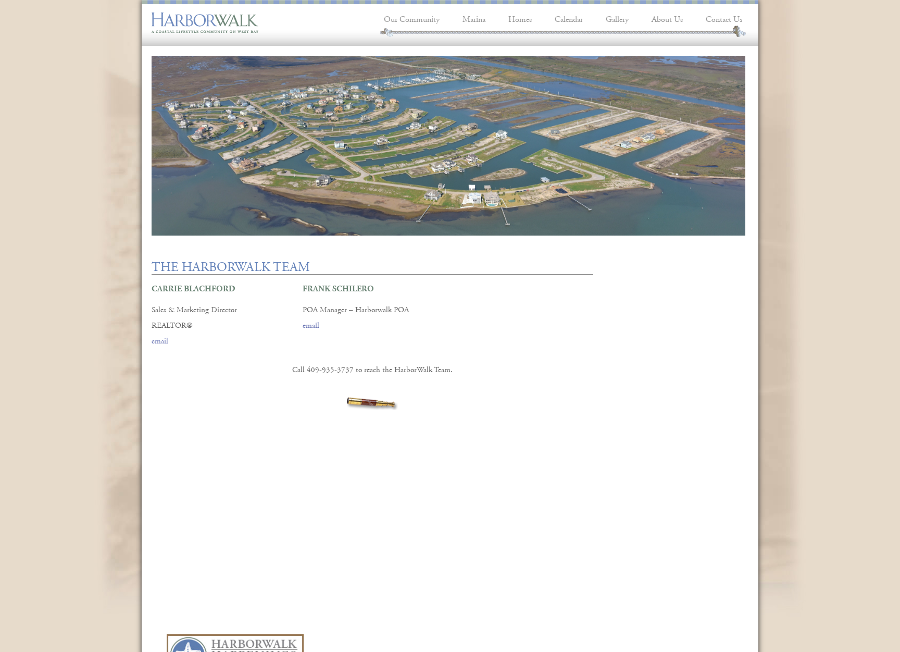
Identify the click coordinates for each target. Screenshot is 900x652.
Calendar (569, 18)
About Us (667, 18)
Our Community (412, 18)
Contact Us (724, 18)
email (160, 339)
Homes (520, 18)
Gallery (617, 18)
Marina (474, 18)
